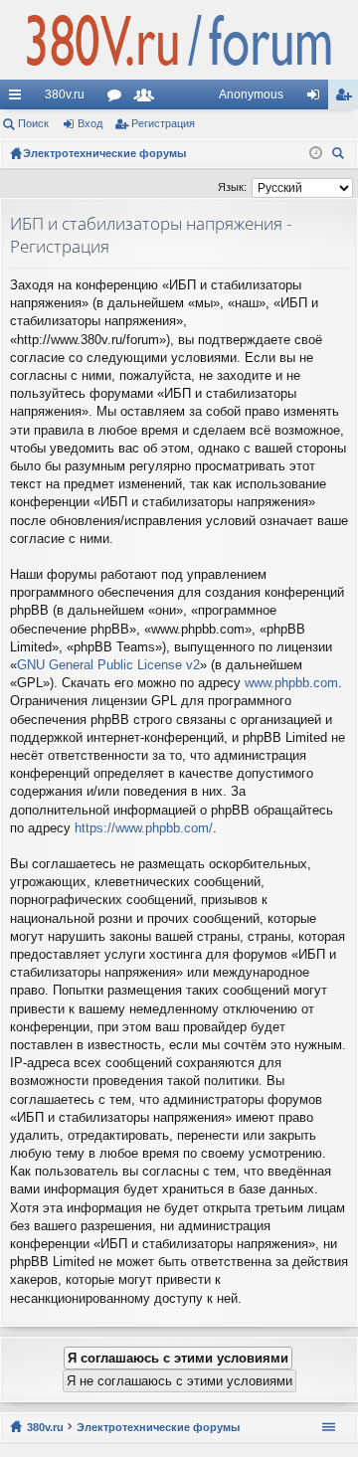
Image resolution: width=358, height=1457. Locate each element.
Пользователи (148, 98)
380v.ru (65, 94)
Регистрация (163, 123)
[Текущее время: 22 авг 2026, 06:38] (315, 153)
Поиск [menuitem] (341, 155)
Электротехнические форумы (158, 1427)
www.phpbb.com (291, 682)
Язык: (232, 187)
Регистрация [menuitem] (347, 98)
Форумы (118, 98)
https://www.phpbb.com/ (144, 827)
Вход (90, 123)
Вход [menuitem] (317, 98)
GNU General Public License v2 (108, 664)
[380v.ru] (179, 40)
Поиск (33, 123)
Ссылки (19, 98)
